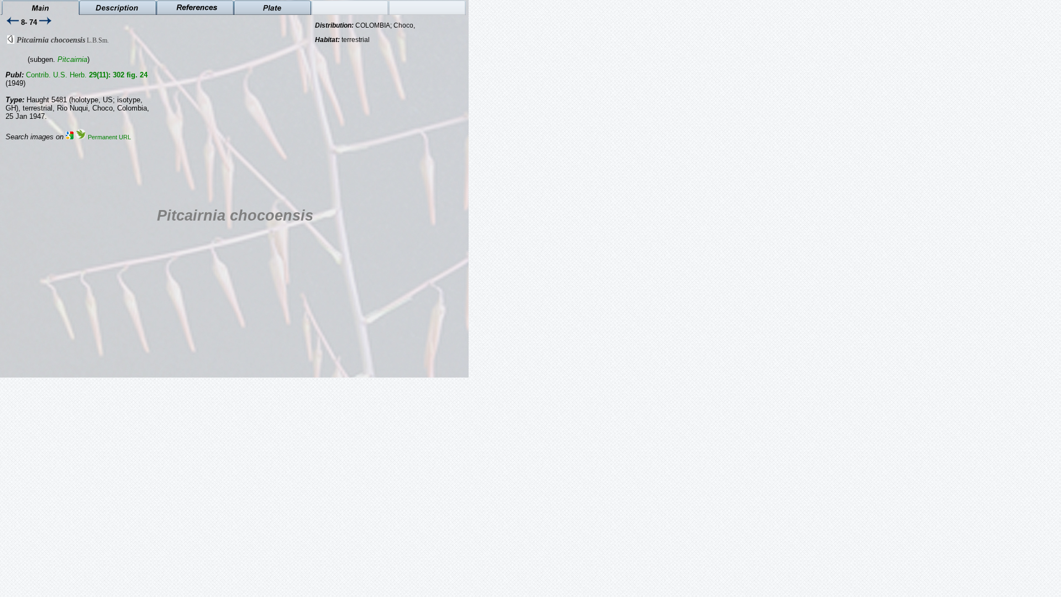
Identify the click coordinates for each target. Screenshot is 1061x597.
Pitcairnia (72, 59)
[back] (10, 41)
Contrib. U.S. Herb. (87, 75)
